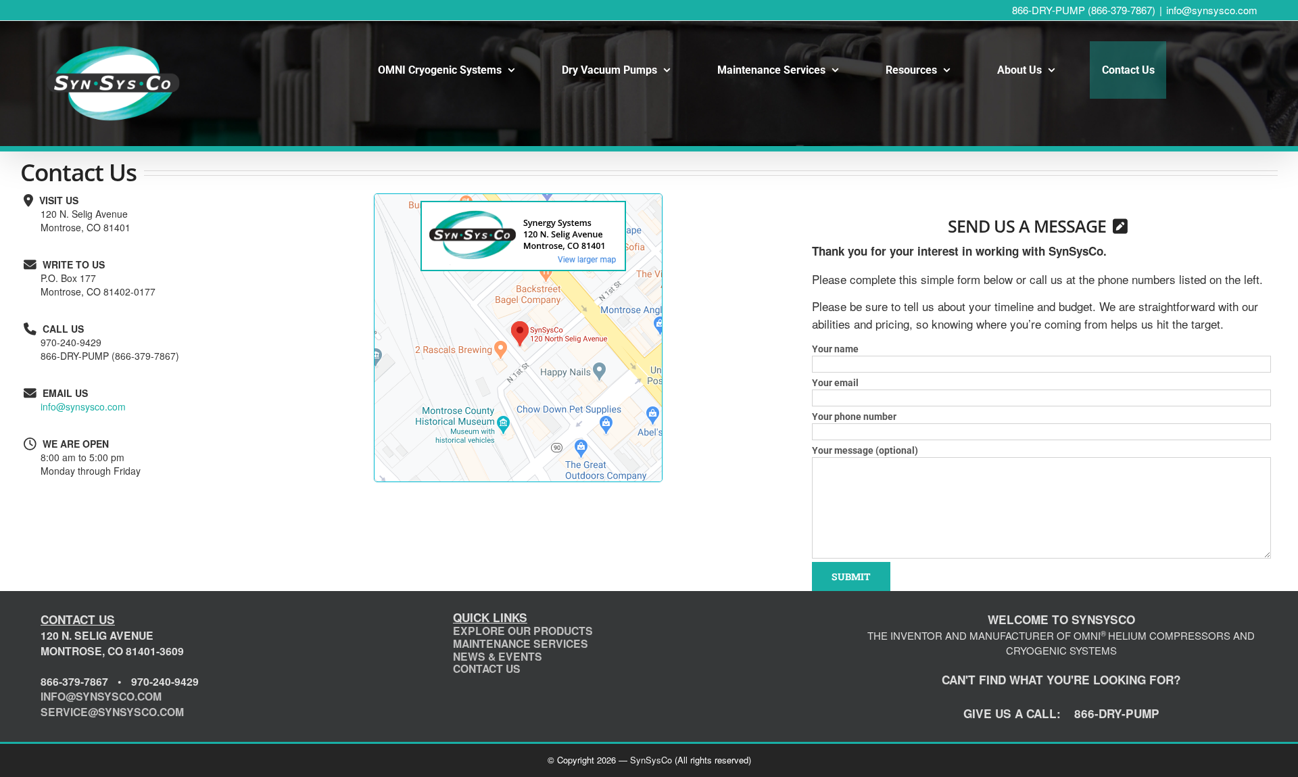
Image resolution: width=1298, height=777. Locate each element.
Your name (835, 349)
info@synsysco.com (1211, 10)
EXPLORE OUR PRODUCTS (523, 630)
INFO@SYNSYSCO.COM (101, 696)
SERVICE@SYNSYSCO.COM (112, 712)
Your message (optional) (865, 450)
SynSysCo (651, 759)
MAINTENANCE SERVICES (520, 643)
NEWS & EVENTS (497, 656)
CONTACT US (487, 668)
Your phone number (854, 416)
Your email (835, 382)
